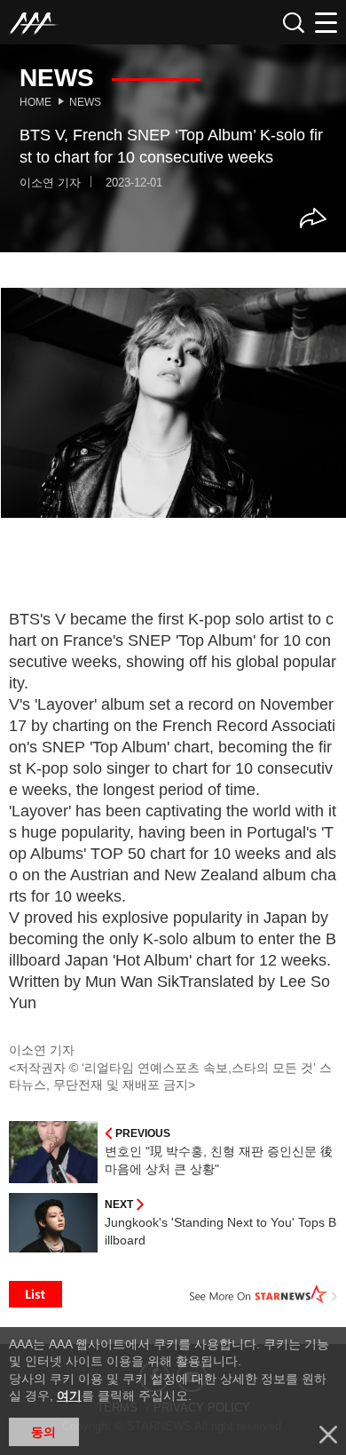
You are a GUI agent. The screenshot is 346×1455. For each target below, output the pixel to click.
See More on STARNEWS (263, 1294)
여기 (69, 1395)
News (85, 102)
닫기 (328, 1434)
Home (35, 102)
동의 (43, 1432)
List (35, 1294)
